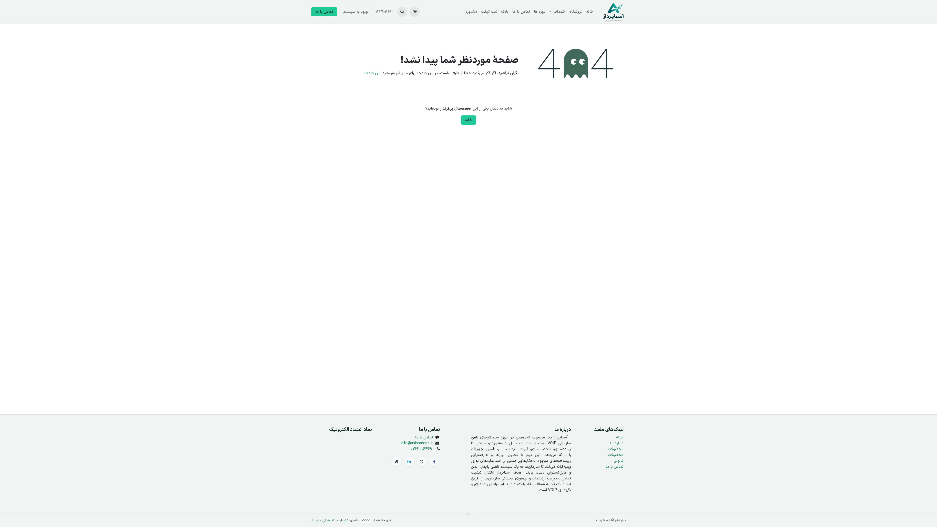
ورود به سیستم (355, 12)
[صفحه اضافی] (396, 461)
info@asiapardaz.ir (417, 443)
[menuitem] (589, 12)
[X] (422, 461)
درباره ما (616, 443)
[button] (402, 12)
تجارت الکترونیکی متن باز (328, 520)
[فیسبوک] (434, 461)
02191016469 (421, 449)
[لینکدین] (409, 461)
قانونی (618, 461)
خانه (468, 120)
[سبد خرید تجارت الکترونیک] (414, 12)
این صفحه (372, 73)
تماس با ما (324, 12)
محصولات (615, 449)
